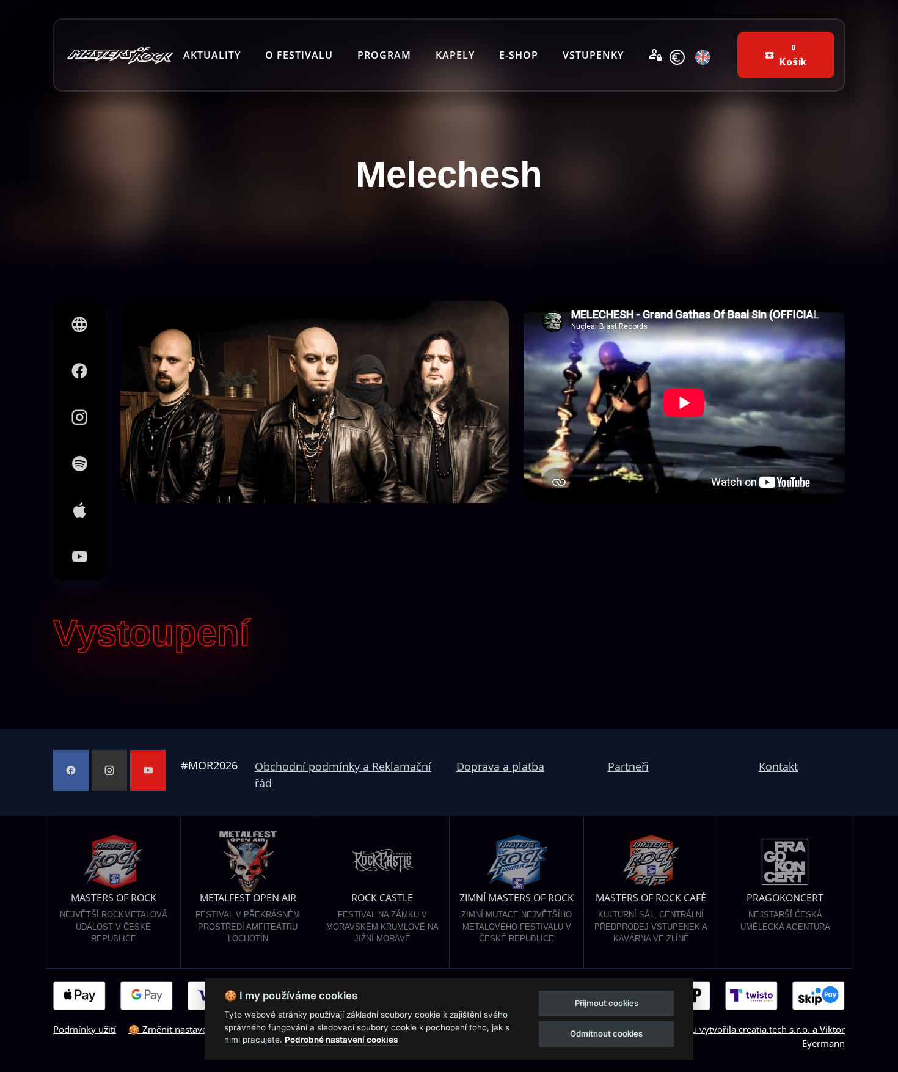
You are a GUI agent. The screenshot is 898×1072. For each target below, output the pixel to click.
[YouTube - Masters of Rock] (148, 770)
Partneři (628, 766)
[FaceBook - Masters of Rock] (71, 770)
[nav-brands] (120, 55)
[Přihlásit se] (655, 55)
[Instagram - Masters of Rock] (109, 770)
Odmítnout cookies (606, 1033)
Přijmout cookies (606, 1003)
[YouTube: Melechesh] (79, 557)
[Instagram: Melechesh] (79, 417)
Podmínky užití (84, 1029)
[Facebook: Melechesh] (79, 371)
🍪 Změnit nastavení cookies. (190, 1029)
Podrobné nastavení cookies (341, 1039)
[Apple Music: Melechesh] (79, 510)
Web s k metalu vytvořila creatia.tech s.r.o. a (718, 1029)
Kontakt (778, 766)
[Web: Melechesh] (79, 324)
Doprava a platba (500, 766)
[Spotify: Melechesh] (79, 464)
